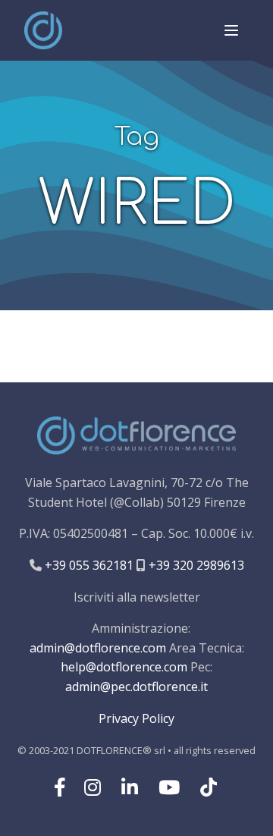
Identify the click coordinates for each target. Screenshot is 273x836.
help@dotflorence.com (124, 666)
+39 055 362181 (87, 565)
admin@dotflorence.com (98, 648)
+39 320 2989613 (195, 565)
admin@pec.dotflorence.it (136, 686)
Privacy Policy (136, 718)
